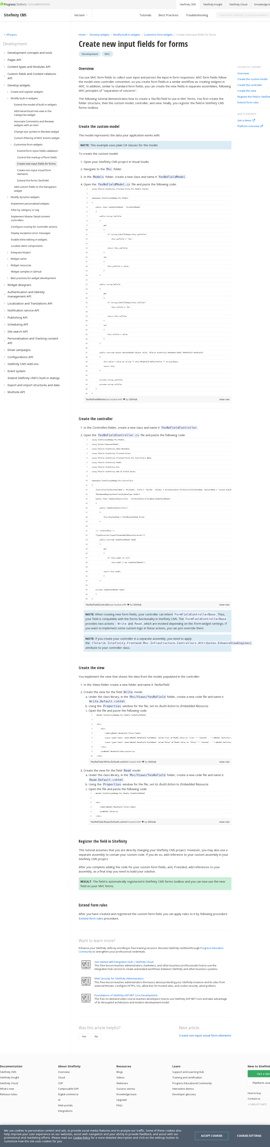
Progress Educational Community (192, 1083)
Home (82, 34)
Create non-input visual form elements (205, 1035)
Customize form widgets (158, 34)
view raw (224, 399)
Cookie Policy (81, 1137)
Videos (120, 1077)
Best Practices (168, 15)
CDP (60, 1083)
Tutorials (145, 15)
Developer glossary (184, 1094)
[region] (157, 291)
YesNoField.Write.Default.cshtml (109, 761)
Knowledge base (126, 1094)
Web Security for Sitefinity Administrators (119, 978)
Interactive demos (183, 1088)
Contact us (254, 1098)
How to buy (254, 1093)
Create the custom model (252, 79)
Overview (243, 73)
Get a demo (244, 120)
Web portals (65, 1105)
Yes (84, 1036)
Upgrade (121, 1100)
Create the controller (249, 85)
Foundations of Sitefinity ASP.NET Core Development (125, 995)
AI (59, 1100)
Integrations (65, 1111)
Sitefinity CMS (188, 4)
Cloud (61, 1077)
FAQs (119, 1105)
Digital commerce (68, 1094)
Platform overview (248, 126)
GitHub (133, 399)
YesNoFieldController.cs (100, 604)
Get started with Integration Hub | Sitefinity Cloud (123, 962)
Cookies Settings (249, 1136)
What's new (7, 1088)
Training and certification (187, 1077)
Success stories (125, 1088)
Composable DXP (68, 1088)
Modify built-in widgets (127, 34)
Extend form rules (248, 102)
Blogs (119, 1072)
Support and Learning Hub (188, 1072)
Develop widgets (100, 34)
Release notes (8, 1094)
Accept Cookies (212, 1136)
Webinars (122, 1083)
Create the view (246, 90)
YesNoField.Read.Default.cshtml (109, 821)
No (96, 1036)
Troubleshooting (197, 15)
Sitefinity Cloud (238, 4)
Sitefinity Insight (212, 4)
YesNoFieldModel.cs (98, 399)
